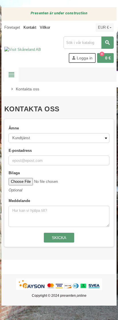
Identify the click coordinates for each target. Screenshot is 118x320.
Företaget (12, 27)
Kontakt (29, 27)
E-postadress (20, 150)
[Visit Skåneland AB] (22, 49)
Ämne (14, 128)
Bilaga (14, 173)
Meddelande (19, 201)
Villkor (45, 27)
